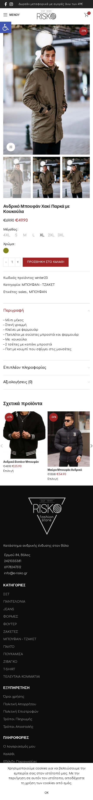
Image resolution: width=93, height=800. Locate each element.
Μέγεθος (10, 229)
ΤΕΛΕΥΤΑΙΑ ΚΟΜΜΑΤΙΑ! (21, 676)
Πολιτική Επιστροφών (20, 711)
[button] (5, 27)
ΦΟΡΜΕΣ (10, 616)
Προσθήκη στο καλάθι (45, 261)
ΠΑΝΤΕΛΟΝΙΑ (14, 601)
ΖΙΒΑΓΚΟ (10, 661)
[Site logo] (46, 14)
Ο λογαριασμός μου (19, 746)
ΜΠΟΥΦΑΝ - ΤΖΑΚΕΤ (38, 284)
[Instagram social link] (11, 4)
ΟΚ (47, 792)
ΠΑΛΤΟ (8, 646)
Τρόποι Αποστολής (18, 726)
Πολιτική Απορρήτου (19, 704)
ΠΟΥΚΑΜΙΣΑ (13, 654)
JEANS (8, 609)
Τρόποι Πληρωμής (17, 719)
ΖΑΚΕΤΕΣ (10, 631)
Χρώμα (8, 244)
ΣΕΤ (6, 594)
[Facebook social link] (5, 4)
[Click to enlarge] (10, 147)
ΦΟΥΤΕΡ (10, 624)
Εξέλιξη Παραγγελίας (20, 761)
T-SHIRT (9, 669)
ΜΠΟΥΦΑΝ (38, 292)
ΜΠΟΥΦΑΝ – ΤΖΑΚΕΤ (19, 639)
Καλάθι (9, 754)
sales (22, 292)
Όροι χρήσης (13, 696)
